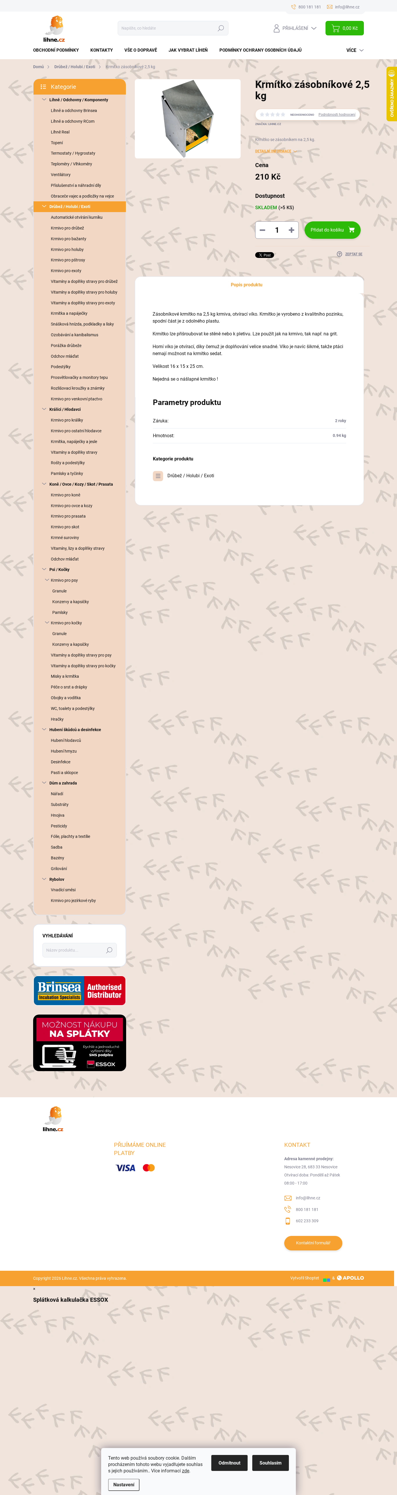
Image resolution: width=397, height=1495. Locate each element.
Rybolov (56, 879)
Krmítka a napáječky (69, 313)
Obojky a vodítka (66, 697)
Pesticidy (59, 826)
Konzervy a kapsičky (70, 601)
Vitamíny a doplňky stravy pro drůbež (84, 281)
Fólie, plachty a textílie (70, 836)
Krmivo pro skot (65, 527)
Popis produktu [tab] (246, 285)
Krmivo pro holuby (67, 249)
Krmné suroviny (65, 537)
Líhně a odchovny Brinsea (74, 110)
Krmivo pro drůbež (67, 228)
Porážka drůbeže (66, 345)
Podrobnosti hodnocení (337, 115)
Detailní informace (273, 151)
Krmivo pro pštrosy (68, 260)
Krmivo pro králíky (67, 420)
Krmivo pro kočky (66, 623)
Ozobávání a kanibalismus (74, 334)
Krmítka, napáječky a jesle (74, 441)
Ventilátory (61, 174)
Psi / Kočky (59, 569)
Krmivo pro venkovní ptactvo (76, 399)
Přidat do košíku (327, 230)
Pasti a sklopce (64, 772)
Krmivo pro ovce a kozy (71, 505)
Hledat (221, 28)
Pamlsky (60, 612)
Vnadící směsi (63, 889)
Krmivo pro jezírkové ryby (73, 900)
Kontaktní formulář (313, 1243)
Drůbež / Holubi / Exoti (69, 206)
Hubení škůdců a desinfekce (75, 729)
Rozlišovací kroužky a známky (78, 388)
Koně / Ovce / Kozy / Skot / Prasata (81, 484)
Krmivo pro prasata (68, 516)
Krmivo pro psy (64, 580)
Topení (57, 142)
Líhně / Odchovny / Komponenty (78, 99)
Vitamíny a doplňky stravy (74, 452)
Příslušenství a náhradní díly (76, 185)
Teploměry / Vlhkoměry (71, 164)
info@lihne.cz (308, 1198)
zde (185, 1471)
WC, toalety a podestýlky (73, 708)
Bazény (57, 858)
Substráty (60, 804)
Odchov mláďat (65, 356)
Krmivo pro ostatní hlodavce (76, 431)
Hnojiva (58, 815)
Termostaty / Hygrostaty (73, 153)
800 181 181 (307, 1209)
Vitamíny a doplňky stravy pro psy (81, 655)
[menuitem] (58, 50)
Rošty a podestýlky (68, 462)
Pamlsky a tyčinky (67, 473)
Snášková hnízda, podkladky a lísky (82, 324)
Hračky (57, 719)
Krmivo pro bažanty (68, 238)
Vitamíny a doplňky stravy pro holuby (84, 292)
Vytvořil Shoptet (304, 1278)
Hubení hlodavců (66, 740)
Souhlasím (271, 1463)
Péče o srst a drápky (69, 687)
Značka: (268, 124)
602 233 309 (307, 1221)
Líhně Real (60, 132)
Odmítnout (229, 1463)
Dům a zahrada (63, 783)
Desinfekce (60, 762)
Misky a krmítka (65, 676)
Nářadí (57, 793)
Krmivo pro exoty (66, 270)
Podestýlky (61, 366)
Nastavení (123, 1484)
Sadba (56, 847)
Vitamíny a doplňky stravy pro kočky (83, 666)
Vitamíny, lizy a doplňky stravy (78, 548)
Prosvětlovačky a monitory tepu (79, 377)
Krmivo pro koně (65, 495)
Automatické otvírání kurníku (77, 217)
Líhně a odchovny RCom (72, 121)
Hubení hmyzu (64, 751)
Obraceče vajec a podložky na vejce (82, 196)
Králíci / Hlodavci (65, 409)
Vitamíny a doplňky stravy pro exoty (83, 303)
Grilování (59, 868)
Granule (59, 591)
